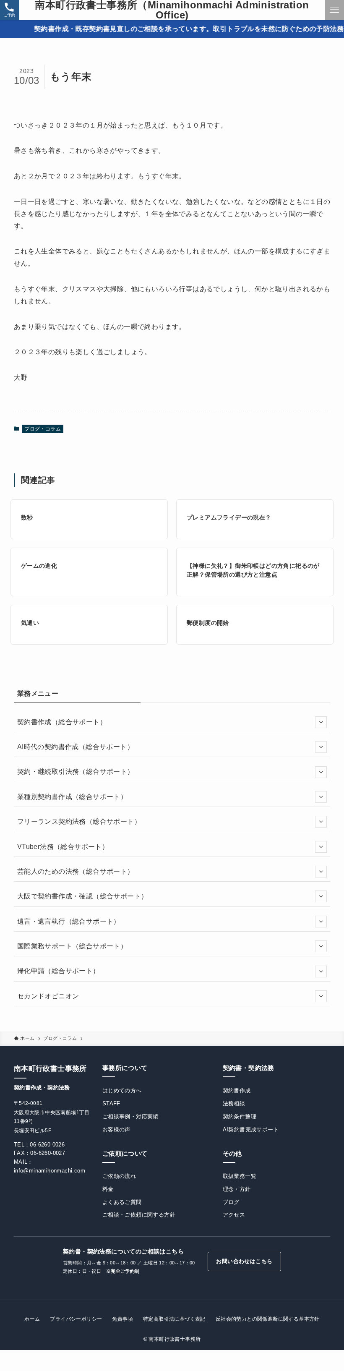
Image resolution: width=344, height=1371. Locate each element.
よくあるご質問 (122, 1202)
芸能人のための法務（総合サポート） (75, 871)
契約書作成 (237, 1090)
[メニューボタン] (334, 10)
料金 (108, 1189)
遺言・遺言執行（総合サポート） (68, 921)
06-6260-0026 (47, 1144)
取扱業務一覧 (239, 1176)
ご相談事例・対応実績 (130, 1116)
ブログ (231, 1202)
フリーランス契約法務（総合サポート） (79, 821)
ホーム (32, 1319)
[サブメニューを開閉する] (321, 722)
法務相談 (234, 1103)
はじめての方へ (122, 1090)
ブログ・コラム (42, 429)
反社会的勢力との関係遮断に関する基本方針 (268, 1319)
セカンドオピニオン (48, 996)
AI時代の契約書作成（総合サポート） (75, 746)
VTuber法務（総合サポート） (63, 846)
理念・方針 (237, 1189)
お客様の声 (116, 1129)
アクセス (234, 1215)
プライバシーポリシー (76, 1319)
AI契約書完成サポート (251, 1129)
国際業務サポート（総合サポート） (72, 946)
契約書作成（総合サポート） (62, 722)
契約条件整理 (239, 1116)
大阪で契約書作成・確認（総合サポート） (82, 896)
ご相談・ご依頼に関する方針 (138, 1215)
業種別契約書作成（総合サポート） (72, 796)
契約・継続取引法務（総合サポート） (75, 771)
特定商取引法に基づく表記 (174, 1319)
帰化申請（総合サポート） (58, 970)
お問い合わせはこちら (244, 1261)
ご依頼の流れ (119, 1176)
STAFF (111, 1103)
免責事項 (122, 1319)
